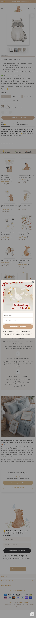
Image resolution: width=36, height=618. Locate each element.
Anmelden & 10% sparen (18, 326)
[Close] (33, 282)
